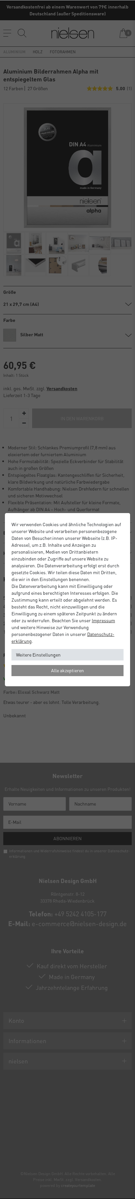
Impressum (103, 620)
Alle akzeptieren (67, 670)
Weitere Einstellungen (38, 655)
